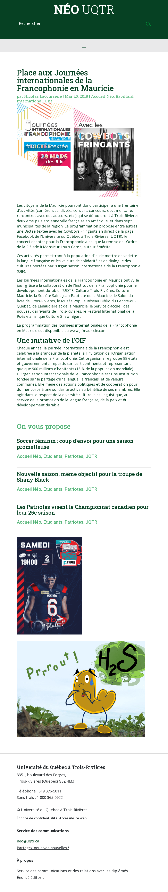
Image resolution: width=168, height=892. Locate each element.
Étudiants (52, 456)
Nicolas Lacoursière (43, 96)
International (30, 100)
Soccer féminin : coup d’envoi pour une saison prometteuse (75, 443)
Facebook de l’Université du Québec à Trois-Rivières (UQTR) (69, 236)
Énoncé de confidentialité (37, 818)
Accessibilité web (73, 818)
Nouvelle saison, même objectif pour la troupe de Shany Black (79, 476)
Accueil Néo (102, 96)
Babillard (124, 96)
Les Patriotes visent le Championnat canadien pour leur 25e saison (83, 509)
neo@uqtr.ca (28, 841)
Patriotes (74, 456)
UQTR (91, 456)
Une (48, 100)
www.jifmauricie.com (88, 330)
